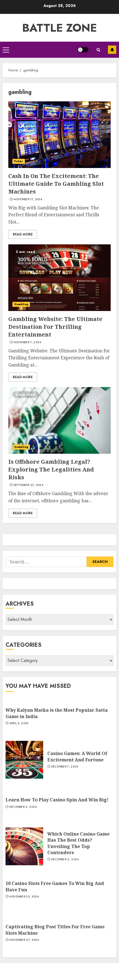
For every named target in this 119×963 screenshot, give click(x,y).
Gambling (21, 304)
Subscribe (112, 50)
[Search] (98, 49)
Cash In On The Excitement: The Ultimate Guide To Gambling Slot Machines (56, 183)
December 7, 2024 (64, 767)
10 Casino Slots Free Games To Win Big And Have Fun (55, 886)
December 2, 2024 (65, 859)
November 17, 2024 (28, 199)
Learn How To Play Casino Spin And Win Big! (57, 800)
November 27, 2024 (24, 940)
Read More (23, 234)
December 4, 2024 (23, 807)
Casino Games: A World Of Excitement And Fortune (77, 756)
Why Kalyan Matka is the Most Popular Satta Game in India (57, 713)
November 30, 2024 (24, 897)
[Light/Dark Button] (83, 49)
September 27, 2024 (28, 485)
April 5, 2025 (19, 723)
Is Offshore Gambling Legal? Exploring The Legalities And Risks (51, 469)
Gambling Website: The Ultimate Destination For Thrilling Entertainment (55, 326)
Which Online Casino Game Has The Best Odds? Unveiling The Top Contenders (78, 843)
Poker (18, 161)
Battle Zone (59, 28)
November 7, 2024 (27, 342)
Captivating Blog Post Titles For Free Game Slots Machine (55, 930)
